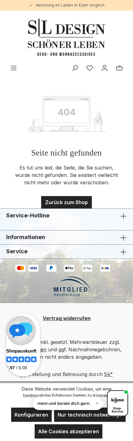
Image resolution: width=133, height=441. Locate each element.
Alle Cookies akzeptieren (68, 431)
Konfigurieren (31, 415)
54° (108, 374)
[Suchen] (74, 68)
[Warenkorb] (119, 68)
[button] (67, 403)
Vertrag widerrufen (67, 318)
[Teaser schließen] (97, 403)
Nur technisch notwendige (90, 415)
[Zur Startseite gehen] (66, 37)
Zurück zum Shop (66, 202)
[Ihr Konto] (104, 68)
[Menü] (13, 68)
